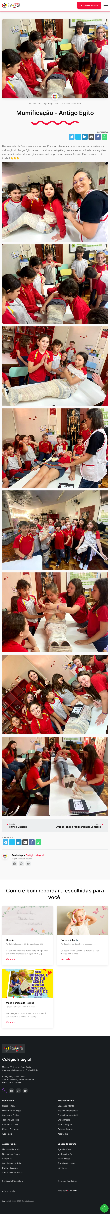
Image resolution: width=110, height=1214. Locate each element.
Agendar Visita (89, 5)
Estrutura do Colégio (11, 1110)
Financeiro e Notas (10, 1154)
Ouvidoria (62, 1168)
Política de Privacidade (12, 1181)
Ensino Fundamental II (68, 1115)
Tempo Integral (65, 1124)
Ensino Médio (64, 1120)
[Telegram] (5, 842)
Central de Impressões (12, 1172)
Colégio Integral (34, 855)
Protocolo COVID (10, 1124)
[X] (12, 842)
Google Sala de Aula (11, 1163)
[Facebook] (98, 137)
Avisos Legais (8, 1191)
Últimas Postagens (10, 1129)
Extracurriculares (65, 1129)
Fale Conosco (64, 1158)
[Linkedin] (85, 137)
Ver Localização (65, 1154)
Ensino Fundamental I (68, 1110)
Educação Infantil (66, 1106)
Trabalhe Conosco (10, 1120)
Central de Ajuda (9, 1168)
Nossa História (8, 1106)
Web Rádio (7, 1134)
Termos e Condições (67, 1181)
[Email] (91, 137)
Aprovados (63, 1134)
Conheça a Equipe (10, 1115)
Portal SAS (7, 1158)
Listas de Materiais (10, 1149)
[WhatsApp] (104, 137)
